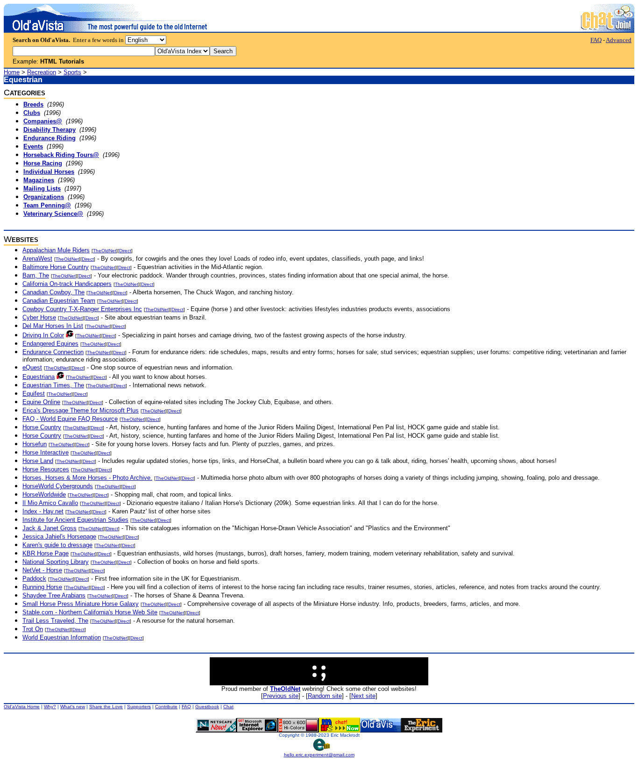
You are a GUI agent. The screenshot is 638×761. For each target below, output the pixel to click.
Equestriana (38, 376)
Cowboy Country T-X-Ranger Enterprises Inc (82, 309)
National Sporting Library (55, 561)
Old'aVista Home (22, 706)
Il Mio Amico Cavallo (50, 502)
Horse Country (41, 427)
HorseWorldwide (44, 494)
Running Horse (42, 586)
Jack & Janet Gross (49, 528)
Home (12, 72)
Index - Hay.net (43, 511)
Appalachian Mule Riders (56, 250)
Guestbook (207, 706)
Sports (72, 72)
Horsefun (34, 444)
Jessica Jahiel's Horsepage (59, 536)
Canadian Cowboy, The (53, 292)
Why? (50, 706)
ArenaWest (37, 258)
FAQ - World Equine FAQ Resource (70, 418)
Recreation (41, 72)
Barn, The (35, 275)
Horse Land (37, 460)
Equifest (33, 393)
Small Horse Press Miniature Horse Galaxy (80, 603)
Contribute (166, 706)
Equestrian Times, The (53, 385)
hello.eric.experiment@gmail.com (319, 754)
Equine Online (41, 401)
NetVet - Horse (42, 570)
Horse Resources (45, 469)
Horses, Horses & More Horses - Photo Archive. (87, 477)
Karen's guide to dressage (57, 544)
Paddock (34, 578)
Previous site (280, 695)
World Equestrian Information (61, 637)
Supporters (139, 706)
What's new (72, 706)
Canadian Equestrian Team (58, 300)
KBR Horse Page (45, 553)
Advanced (618, 39)
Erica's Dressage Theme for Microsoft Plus (80, 410)
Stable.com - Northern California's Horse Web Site (89, 612)
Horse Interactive (45, 452)
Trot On (32, 629)
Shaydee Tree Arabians (53, 595)
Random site (325, 695)
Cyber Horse (39, 317)
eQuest (32, 367)
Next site (363, 695)
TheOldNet (104, 250)
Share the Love (106, 706)
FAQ (596, 39)
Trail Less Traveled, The (55, 620)
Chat (228, 706)
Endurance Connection (53, 352)
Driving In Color (43, 335)
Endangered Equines (50, 343)
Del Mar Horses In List (52, 325)
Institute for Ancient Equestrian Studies (75, 519)
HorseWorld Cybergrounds (57, 486)
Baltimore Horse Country (55, 266)
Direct (125, 250)
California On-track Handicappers (67, 283)
